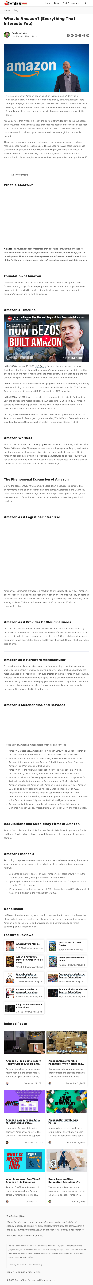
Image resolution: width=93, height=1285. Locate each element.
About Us (11, 1235)
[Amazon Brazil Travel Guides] (53, 946)
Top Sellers (12, 1216)
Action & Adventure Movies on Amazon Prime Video (29, 960)
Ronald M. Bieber (19, 33)
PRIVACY (11, 1272)
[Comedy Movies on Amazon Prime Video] (10, 978)
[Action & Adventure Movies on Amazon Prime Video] (10, 961)
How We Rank (25, 1235)
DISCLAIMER (34, 1272)
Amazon (8, 248)
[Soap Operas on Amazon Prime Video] (10, 1008)
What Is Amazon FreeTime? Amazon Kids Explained (23, 1180)
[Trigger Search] (85, 3)
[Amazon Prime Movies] (10, 946)
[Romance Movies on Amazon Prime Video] (10, 993)
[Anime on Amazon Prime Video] (53, 961)
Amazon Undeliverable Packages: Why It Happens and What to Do (65, 1063)
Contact (39, 1235)
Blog (56, 3)
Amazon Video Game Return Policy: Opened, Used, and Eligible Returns (23, 1063)
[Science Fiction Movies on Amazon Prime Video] (53, 993)
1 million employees (37, 444)
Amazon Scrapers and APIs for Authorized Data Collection (23, 1122)
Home (47, 3)
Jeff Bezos (40, 366)
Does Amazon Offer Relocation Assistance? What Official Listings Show (66, 1182)
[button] (68, 35)
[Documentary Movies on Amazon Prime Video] (53, 978)
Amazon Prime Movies (28, 944)
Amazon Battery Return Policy (63, 1121)
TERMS (21, 1272)
